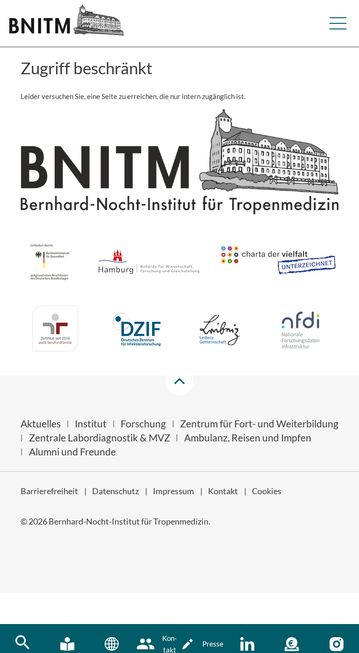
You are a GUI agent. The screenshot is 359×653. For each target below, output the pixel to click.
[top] (179, 381)
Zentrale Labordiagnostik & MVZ (99, 437)
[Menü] (338, 23)
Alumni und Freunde (72, 451)
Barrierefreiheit (49, 491)
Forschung (143, 423)
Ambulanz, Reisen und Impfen (247, 437)
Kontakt (223, 491)
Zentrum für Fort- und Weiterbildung (259, 423)
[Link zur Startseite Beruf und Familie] (55, 330)
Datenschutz (115, 491)
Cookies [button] (266, 491)
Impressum (173, 491)
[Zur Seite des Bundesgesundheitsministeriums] (49, 263)
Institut (91, 423)
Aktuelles (41, 423)
